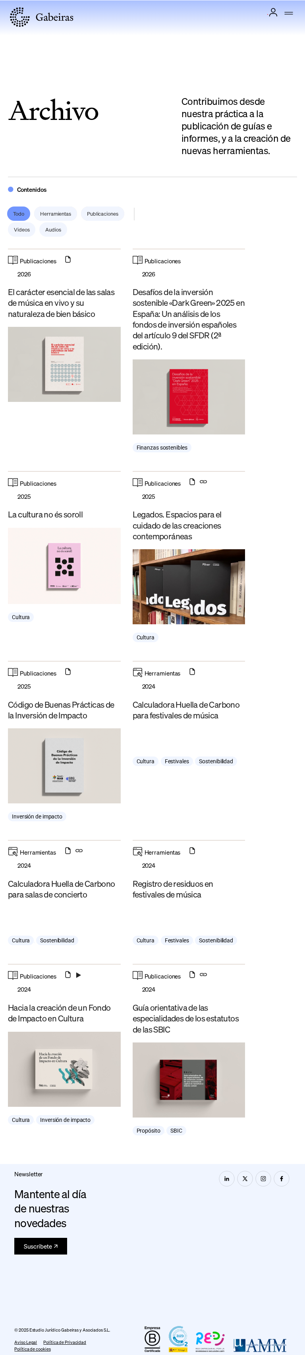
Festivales (177, 761)
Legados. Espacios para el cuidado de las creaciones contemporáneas (177, 525)
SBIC (176, 1130)
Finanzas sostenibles (162, 447)
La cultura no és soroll (45, 514)
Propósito (148, 1130)
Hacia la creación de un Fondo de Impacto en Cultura (59, 1012)
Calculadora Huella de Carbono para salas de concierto (61, 888)
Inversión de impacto (37, 816)
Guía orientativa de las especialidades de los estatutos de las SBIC (186, 1018)
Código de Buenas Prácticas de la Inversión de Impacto (61, 709)
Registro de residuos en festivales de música (173, 888)
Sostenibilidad (216, 761)
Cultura (21, 617)
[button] (288, 13)
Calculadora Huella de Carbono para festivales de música (186, 709)
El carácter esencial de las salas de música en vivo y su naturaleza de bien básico (61, 302)
